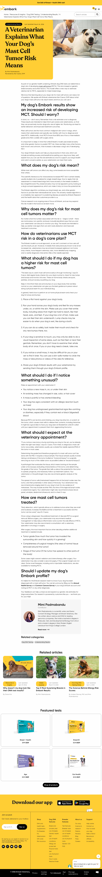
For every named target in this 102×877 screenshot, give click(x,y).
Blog (76, 836)
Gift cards (40, 839)
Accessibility (90, 841)
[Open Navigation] (99, 9)
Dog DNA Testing (33, 14)
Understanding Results (49, 14)
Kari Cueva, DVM (19, 73)
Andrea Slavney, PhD (78, 694)
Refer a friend (90, 833)
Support (89, 819)
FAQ (63, 846)
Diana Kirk (8, 694)
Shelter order (86, 873)
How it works (53, 859)
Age (25, 774)
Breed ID (76, 740)
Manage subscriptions (73, 873)
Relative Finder (54, 861)
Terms (52, 873)
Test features (66, 826)
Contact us (90, 826)
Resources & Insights (17, 14)
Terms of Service (7, 840)
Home (6, 14)
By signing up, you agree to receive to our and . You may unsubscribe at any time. (15, 840)
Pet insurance (41, 841)
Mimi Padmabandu (13, 71)
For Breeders (41, 831)
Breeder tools (66, 828)
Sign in (64, 873)
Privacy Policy (19, 840)
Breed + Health (25, 740)
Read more (43, 629)
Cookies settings (44, 873)
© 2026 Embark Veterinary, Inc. (20, 873)
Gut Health (76, 774)
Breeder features (65, 820)
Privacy (34, 873)
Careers (77, 841)
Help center (90, 823)
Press (76, 839)
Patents (77, 831)
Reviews (77, 833)
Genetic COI (66, 843)
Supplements (41, 828)
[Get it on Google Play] (82, 803)
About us (78, 819)
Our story (78, 823)
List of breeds (53, 831)
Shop (39, 819)
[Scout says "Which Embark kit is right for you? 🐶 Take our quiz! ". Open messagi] (84, 861)
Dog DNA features (52, 820)
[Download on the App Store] (65, 803)
